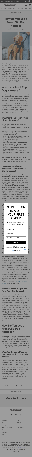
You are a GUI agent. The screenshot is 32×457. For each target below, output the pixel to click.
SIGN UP (16, 242)
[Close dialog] (27, 204)
